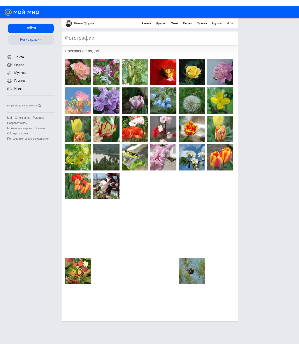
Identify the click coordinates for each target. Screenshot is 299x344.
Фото (175, 23)
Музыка (202, 23)
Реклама (38, 117)
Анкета (147, 23)
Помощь (40, 128)
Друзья (161, 23)
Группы (217, 23)
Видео (187, 23)
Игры (230, 23)
